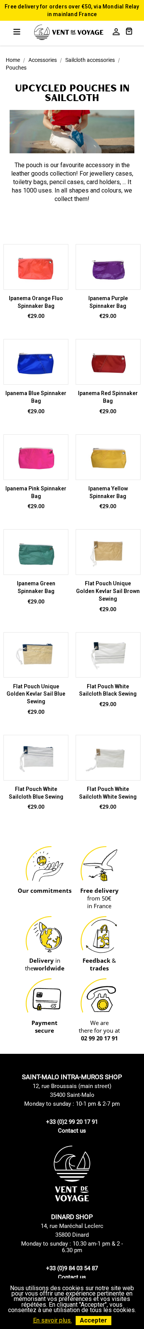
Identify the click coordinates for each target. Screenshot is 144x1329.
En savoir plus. (52, 1320)
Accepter (93, 1320)
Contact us (72, 1130)
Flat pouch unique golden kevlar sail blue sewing (36, 694)
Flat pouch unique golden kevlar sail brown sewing (108, 591)
